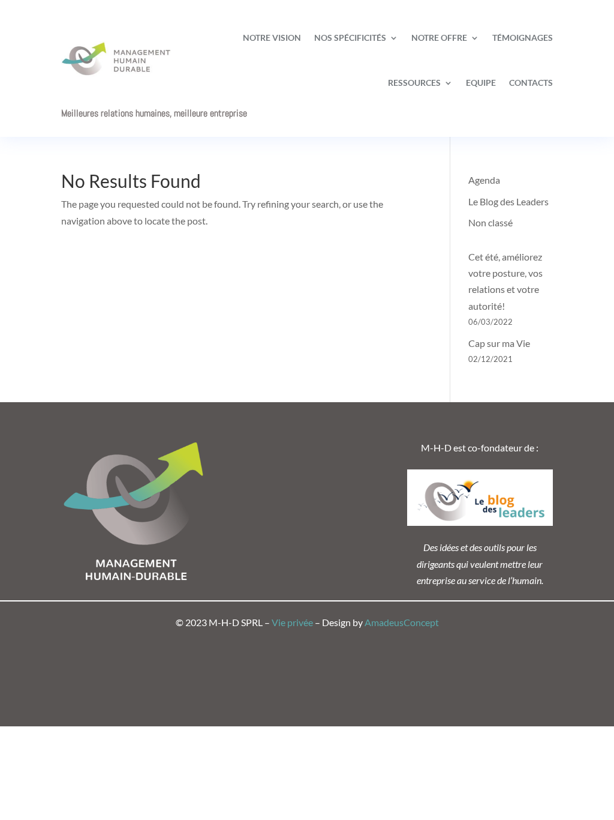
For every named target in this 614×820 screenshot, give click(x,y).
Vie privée (292, 622)
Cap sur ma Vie (499, 343)
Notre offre (439, 37)
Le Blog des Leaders (508, 201)
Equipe (481, 82)
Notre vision (272, 37)
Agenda (484, 179)
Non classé (490, 222)
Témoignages (522, 37)
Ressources (414, 82)
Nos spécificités (350, 37)
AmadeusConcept (402, 622)
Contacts (531, 82)
